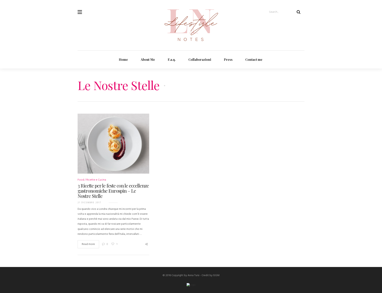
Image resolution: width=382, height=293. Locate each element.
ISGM (216, 275)
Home (123, 59)
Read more (88, 244)
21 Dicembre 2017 (89, 202)
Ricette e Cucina (96, 180)
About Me (148, 59)
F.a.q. (172, 59)
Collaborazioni (199, 59)
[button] (80, 9)
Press (228, 59)
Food (81, 180)
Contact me (253, 59)
